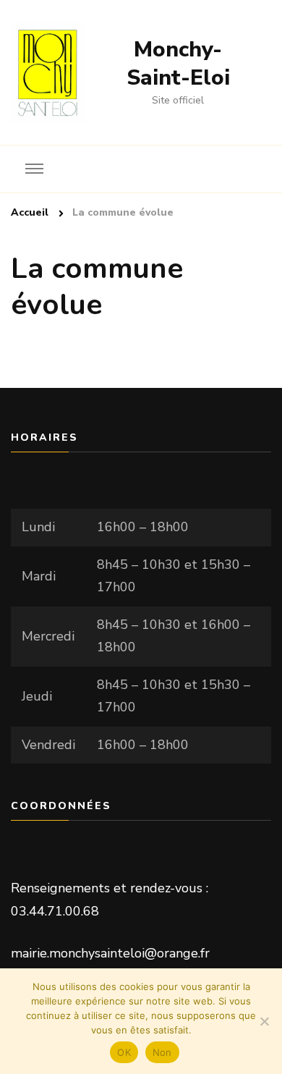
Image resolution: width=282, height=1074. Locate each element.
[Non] (264, 1021)
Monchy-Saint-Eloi (178, 64)
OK (124, 1052)
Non (162, 1052)
